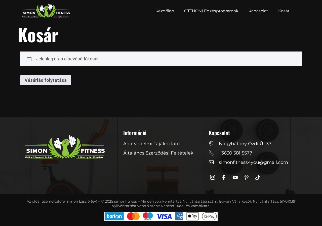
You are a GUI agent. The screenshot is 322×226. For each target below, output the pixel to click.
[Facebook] (225, 177)
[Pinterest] (248, 177)
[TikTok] (259, 177)
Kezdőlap (164, 11)
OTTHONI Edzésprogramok (211, 11)
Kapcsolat (258, 11)
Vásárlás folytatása (46, 80)
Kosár (283, 11)
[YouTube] (236, 177)
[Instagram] (214, 177)
